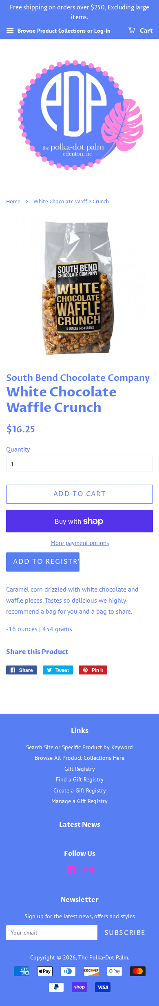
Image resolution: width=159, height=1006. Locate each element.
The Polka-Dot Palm (103, 957)
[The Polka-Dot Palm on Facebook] (71, 871)
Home (13, 201)
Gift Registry (79, 768)
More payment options (80, 543)
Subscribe (125, 932)
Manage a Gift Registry (79, 801)
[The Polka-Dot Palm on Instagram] (88, 871)
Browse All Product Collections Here (79, 757)
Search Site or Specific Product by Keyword (79, 747)
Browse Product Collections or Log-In (63, 30)
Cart (146, 31)
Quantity (18, 449)
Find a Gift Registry (80, 779)
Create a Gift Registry (79, 790)
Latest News (79, 824)
